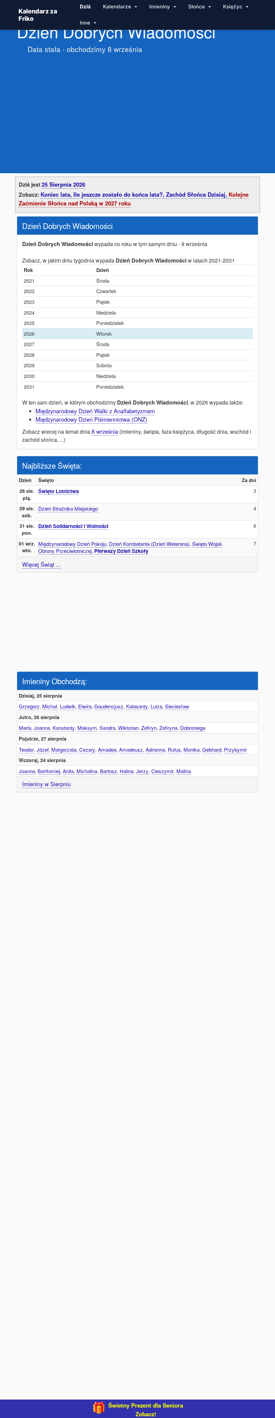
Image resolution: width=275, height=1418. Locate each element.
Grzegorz (29, 706)
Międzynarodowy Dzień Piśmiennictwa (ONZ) (91, 419)
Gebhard (211, 749)
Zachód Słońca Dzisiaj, (197, 194)
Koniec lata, (57, 194)
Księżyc (233, 6)
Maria (25, 727)
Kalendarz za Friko (37, 14)
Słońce (197, 6)
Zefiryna (168, 727)
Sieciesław (177, 706)
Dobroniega (192, 727)
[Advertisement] (137, 107)
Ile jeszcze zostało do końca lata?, (119, 194)
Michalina (86, 770)
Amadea (107, 749)
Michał (49, 706)
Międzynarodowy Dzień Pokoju (72, 543)
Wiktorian (128, 727)
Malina (183, 770)
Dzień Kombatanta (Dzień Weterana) (149, 543)
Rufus (174, 749)
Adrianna (155, 749)
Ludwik (67, 706)
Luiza (156, 706)
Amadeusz (131, 749)
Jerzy (142, 770)
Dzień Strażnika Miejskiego (68, 508)
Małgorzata (63, 749)
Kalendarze (117, 6)
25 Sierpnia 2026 (63, 184)
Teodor (26, 749)
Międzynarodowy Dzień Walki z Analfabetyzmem (95, 411)
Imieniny (160, 6)
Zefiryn (149, 727)
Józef (43, 749)
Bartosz (108, 770)
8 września (105, 431)
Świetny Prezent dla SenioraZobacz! (145, 1409)
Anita (68, 770)
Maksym (87, 727)
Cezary (87, 749)
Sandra (107, 727)
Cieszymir (162, 770)
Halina (126, 770)
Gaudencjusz (108, 706)
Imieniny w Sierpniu (46, 784)
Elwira (85, 706)
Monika (191, 749)
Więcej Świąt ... (41, 564)
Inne (86, 22)
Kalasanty (137, 706)
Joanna (42, 727)
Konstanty (64, 727)
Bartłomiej (49, 770)
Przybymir (235, 749)
